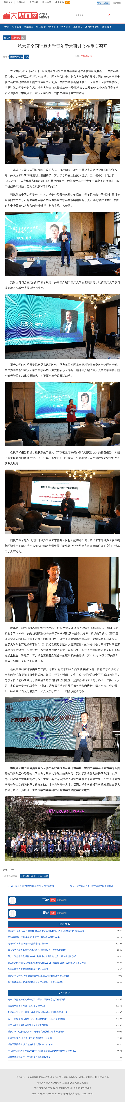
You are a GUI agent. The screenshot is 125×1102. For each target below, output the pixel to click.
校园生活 (65, 27)
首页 (6, 27)
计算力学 (25, 876)
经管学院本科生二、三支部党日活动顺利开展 (29, 1057)
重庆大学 (8, 2)
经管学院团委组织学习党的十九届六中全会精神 (30, 1044)
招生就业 (41, 27)
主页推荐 (34, 2)
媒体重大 (77, 27)
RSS (68, 2)
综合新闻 (16, 27)
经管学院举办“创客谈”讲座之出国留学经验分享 (30, 1038)
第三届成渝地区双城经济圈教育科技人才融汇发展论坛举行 (35, 982)
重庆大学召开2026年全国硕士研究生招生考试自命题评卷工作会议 (39, 975)
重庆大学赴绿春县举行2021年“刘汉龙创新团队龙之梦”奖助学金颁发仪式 (42, 956)
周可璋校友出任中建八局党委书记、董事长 (28, 943)
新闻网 (7, 37)
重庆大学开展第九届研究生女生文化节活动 (28, 1025)
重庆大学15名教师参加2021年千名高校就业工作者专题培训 (36, 1031)
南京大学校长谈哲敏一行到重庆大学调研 (27, 1006)
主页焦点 (21, 2)
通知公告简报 (92, 27)
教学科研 (29, 27)
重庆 (46, 876)
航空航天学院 (16, 56)
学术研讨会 (36, 876)
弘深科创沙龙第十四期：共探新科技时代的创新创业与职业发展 (38, 1012)
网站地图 (46, 2)
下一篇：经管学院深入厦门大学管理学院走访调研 (89, 886)
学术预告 (107, 27)
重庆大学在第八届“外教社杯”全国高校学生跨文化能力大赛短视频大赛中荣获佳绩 (46, 930)
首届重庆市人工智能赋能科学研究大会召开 (28, 969)
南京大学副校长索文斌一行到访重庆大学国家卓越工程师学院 (36, 999)
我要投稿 (117, 3)
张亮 (27, 56)
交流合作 (53, 27)
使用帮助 (59, 2)
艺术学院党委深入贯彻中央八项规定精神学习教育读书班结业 (36, 1019)
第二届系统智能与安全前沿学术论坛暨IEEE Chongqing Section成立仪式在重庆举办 (47, 963)
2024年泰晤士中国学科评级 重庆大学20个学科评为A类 (34, 937)
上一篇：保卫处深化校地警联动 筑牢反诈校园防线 (30, 886)
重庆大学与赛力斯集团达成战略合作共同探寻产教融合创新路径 (38, 950)
